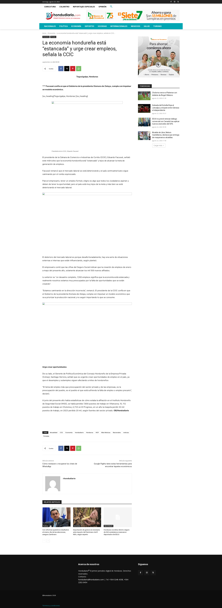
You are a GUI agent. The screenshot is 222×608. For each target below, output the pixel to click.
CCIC (61, 432)
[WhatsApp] (78, 68)
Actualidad (53, 432)
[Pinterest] (72, 68)
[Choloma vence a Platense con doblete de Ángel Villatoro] (144, 95)
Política (45, 526)
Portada (53, 37)
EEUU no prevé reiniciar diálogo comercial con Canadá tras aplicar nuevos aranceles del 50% (165, 121)
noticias (126, 432)
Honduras (89, 432)
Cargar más (158, 145)
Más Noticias (105, 432)
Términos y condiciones (51, 606)
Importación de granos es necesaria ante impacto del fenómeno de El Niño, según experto (86, 532)
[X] (178, 1)
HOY (97, 432)
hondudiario (79, 432)
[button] (111, 7)
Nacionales (117, 432)
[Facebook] (171, 1)
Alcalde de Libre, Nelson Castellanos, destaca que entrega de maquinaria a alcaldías (165, 134)
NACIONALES (108, 526)
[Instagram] (174, 1)
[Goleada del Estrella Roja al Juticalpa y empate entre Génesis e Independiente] (144, 108)
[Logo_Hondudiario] (63, 16)
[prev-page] (44, 540)
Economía (51, 33)
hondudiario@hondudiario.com (91, 579)
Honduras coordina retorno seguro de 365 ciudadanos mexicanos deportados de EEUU (117, 532)
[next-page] (48, 540)
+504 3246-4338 (116, 579)
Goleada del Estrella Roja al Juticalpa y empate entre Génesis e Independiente (165, 107)
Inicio (44, 33)
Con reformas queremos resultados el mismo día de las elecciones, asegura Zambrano (55, 532)
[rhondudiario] (52, 483)
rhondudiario (69, 478)
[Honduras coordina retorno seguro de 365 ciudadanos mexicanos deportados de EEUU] (118, 517)
